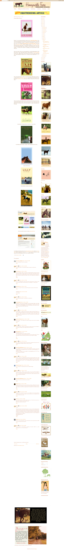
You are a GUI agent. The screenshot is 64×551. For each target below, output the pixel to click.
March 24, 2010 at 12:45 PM (21, 398)
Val (16, 398)
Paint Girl (17, 286)
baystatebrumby (18, 302)
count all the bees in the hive (46, 49)
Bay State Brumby (19, 44)
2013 (43, 22)
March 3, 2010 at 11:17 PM (23, 280)
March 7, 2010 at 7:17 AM (22, 370)
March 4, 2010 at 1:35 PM (24, 302)
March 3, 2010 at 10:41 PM (26, 260)
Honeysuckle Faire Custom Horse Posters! (29, 43)
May (43, 36)
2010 (43, 26)
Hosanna (17, 383)
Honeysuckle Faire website (30, 251)
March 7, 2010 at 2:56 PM (27, 378)
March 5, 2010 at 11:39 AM (28, 347)
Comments (43, 464)
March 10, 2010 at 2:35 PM (22, 383)
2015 (43, 19)
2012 (43, 23)
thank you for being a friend (46, 46)
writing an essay (47, 251)
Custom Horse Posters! (46, 53)
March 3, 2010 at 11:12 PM (22, 271)
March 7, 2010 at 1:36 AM (25, 365)
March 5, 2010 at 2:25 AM (23, 331)
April (43, 37)
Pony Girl (17, 271)
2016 (43, 18)
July (43, 33)
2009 (43, 57)
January (44, 56)
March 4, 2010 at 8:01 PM (22, 325)
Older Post (37, 443)
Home (15, 8)
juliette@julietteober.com (44, 271)
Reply (17, 263)
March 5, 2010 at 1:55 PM (22, 356)
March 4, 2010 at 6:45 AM (23, 291)
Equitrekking (33, 8)
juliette (17, 266)
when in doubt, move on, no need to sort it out (46, 42)
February (44, 54)
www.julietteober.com (44, 314)
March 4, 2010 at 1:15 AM (22, 286)
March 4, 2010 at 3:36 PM (22, 310)
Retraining (44, 8)
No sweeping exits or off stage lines (46, 44)
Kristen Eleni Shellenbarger (20, 347)
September (44, 31)
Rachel (17, 419)
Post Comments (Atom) (21, 445)
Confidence (39, 8)
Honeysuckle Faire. (32, 231)
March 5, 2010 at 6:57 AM (22, 341)
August (44, 32)
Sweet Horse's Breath (36, 44)
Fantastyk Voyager (18, 365)
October (44, 29)
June (43, 35)
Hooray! (44, 40)
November (44, 28)
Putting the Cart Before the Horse (23, 8)
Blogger (36, 548)
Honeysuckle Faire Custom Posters (30, 211)
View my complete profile (44, 257)
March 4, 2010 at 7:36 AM (22, 296)
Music (49, 8)
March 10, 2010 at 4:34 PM (23, 391)
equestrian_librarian (19, 319)
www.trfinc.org (43, 308)
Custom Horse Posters (33, 40)
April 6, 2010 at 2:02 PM (22, 425)
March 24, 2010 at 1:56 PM (23, 405)
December (44, 27)
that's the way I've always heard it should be (45, 51)
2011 (43, 24)
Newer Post (15, 443)
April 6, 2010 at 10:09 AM (21, 419)
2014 (43, 20)
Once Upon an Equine (19, 260)
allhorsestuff (18, 331)
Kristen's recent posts (24, 77)
